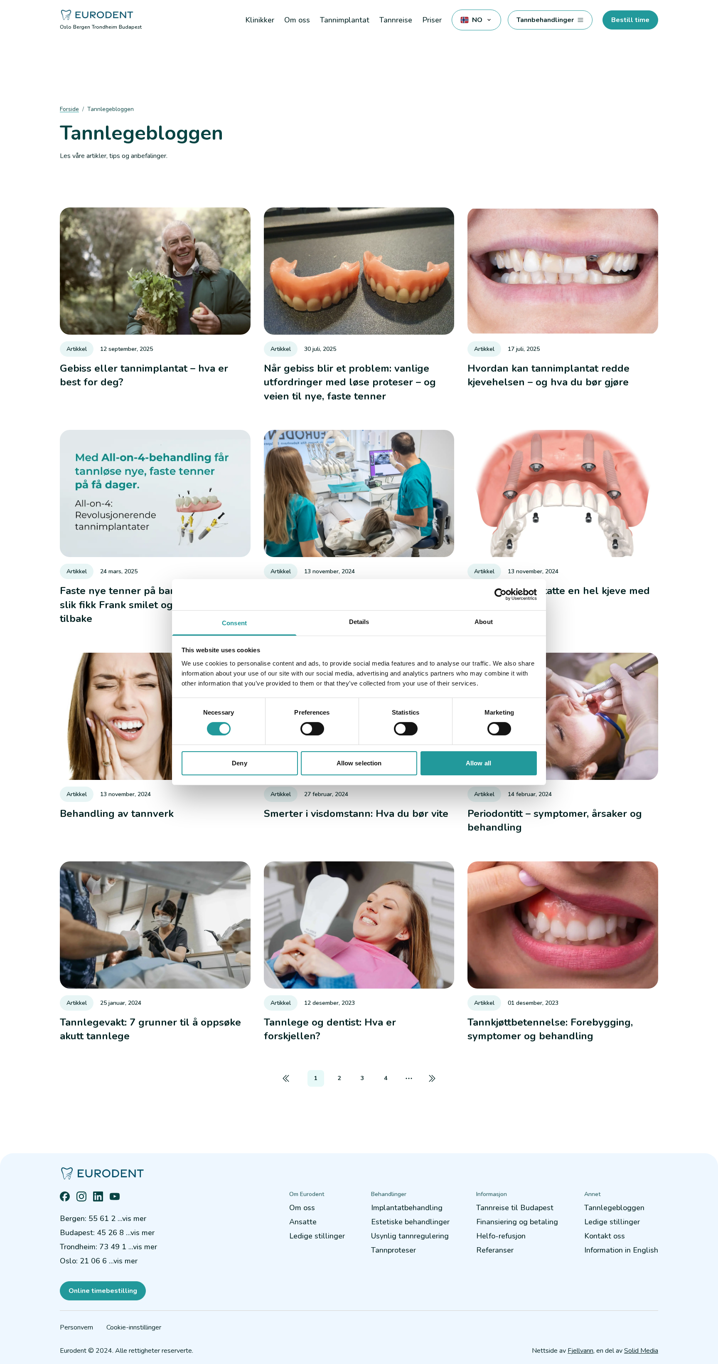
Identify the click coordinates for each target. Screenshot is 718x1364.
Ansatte (303, 1222)
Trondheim (104, 27)
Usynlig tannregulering (410, 1236)
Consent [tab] (234, 622)
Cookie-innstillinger (133, 1327)
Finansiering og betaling (517, 1222)
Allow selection (359, 763)
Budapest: (107, 1233)
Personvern (76, 1327)
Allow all (478, 763)
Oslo (65, 27)
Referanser (495, 1250)
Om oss (302, 1208)
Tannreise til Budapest (514, 1208)
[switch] (312, 728)
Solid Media (641, 1350)
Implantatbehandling (407, 1208)
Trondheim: (108, 1247)
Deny (239, 763)
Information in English (621, 1250)
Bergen (81, 27)
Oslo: (99, 1261)
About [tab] (484, 621)
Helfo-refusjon (501, 1236)
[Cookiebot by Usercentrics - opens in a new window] (500, 594)
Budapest (130, 27)
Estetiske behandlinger (410, 1222)
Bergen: (103, 1218)
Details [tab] (359, 621)
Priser (432, 20)
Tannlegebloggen (614, 1208)
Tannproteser (393, 1250)
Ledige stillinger (317, 1236)
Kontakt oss (604, 1236)
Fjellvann (580, 1350)
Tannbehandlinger (545, 20)
